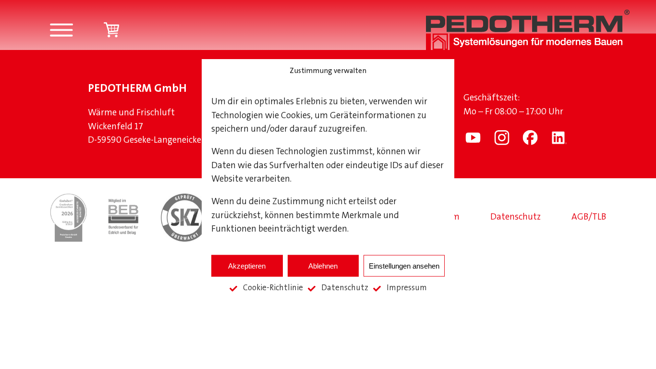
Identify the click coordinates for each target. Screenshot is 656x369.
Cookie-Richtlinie (273, 288)
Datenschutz (344, 288)
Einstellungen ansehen (404, 265)
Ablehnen (323, 265)
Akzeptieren (247, 265)
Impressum (407, 288)
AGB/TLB (588, 217)
